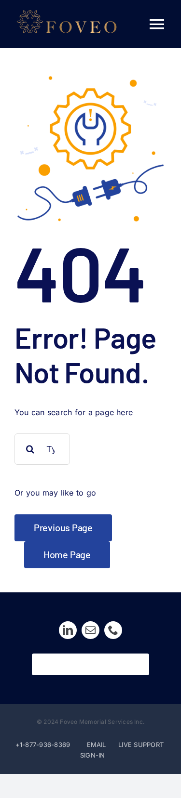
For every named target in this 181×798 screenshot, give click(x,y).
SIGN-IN (92, 755)
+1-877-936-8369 (42, 744)
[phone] (113, 630)
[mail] (90, 630)
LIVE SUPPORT (141, 744)
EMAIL (97, 744)
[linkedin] (68, 630)
